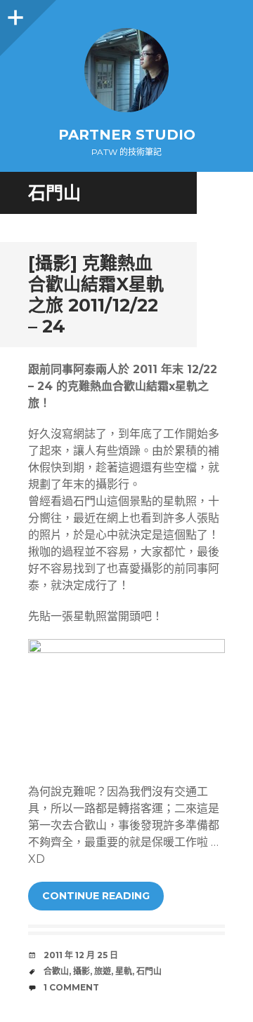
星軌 (123, 971)
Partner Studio (126, 134)
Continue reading (96, 895)
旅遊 (102, 971)
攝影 (81, 971)
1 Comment (71, 987)
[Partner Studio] (126, 70)
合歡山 (56, 971)
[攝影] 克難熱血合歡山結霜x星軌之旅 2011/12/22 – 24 (96, 295)
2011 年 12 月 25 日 (81, 955)
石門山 (149, 971)
